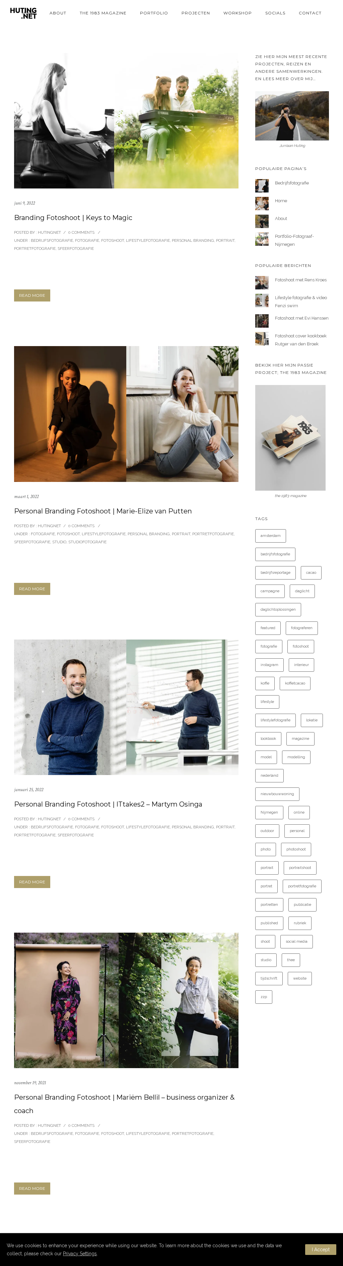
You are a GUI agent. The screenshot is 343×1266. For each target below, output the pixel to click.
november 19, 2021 (30, 1083)
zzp (264, 997)
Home (29, 12)
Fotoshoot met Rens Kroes (301, 279)
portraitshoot (300, 868)
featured (268, 628)
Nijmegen (269, 812)
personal (297, 831)
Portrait (225, 240)
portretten (269, 904)
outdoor (267, 831)
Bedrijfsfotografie (51, 240)
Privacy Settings (80, 1253)
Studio (59, 542)
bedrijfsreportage (275, 572)
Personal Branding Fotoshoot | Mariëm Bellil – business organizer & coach (124, 1104)
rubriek (300, 923)
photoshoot (296, 849)
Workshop (237, 12)
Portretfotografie (35, 248)
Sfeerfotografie (76, 248)
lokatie (312, 720)
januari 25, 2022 (28, 789)
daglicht (302, 591)
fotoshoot (301, 646)
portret (266, 886)
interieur (301, 665)
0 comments (81, 232)
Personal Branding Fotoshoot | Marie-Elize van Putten (103, 511)
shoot (265, 941)
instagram (269, 665)
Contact (310, 12)
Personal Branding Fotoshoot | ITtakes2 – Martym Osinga (108, 804)
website (299, 978)
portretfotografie (302, 886)
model (266, 757)
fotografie (269, 646)
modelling (296, 757)
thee (291, 960)
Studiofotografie (87, 542)
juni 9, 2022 (24, 203)
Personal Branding (193, 240)
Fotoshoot (112, 240)
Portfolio (154, 12)
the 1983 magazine (103, 12)
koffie (265, 683)
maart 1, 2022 (26, 496)
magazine (300, 738)
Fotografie (87, 240)
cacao (311, 572)
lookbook (268, 738)
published (269, 923)
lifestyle (267, 702)
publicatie (302, 904)
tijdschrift (269, 978)
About (58, 12)
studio (266, 960)
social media (296, 941)
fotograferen (302, 628)
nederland (269, 775)
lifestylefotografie (275, 720)
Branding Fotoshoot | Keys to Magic (73, 218)
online (299, 812)
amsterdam (271, 536)
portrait (267, 868)
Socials (275, 12)
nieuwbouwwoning (277, 794)
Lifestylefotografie (148, 240)
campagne (270, 591)
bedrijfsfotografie (275, 554)
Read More (32, 295)
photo (266, 849)
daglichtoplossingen (278, 609)
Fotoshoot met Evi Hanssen (302, 318)
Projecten (196, 12)
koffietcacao (295, 683)
